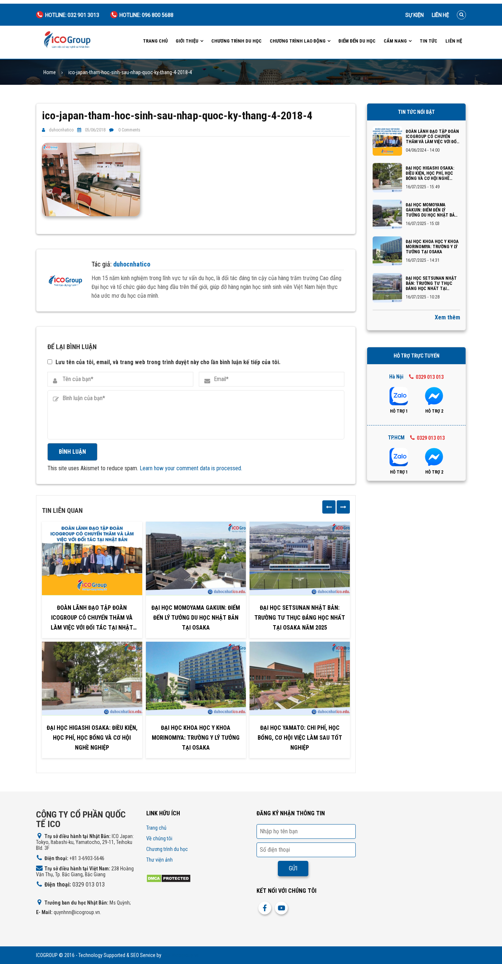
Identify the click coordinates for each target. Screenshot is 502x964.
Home (49, 72)
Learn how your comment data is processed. (191, 468)
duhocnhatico (61, 130)
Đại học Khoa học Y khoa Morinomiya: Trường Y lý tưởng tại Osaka (196, 737)
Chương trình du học (236, 41)
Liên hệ (440, 15)
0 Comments (129, 130)
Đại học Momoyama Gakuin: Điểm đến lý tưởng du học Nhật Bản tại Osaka (195, 617)
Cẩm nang (395, 41)
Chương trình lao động (298, 41)
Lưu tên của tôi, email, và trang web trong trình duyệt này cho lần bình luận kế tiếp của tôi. (167, 362)
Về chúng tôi (159, 838)
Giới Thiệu (187, 41)
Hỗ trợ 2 (434, 411)
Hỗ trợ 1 (399, 411)
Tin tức (428, 41)
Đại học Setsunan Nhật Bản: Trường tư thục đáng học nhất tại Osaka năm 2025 (299, 617)
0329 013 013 (430, 377)
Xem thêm (447, 317)
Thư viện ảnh (159, 860)
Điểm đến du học (357, 41)
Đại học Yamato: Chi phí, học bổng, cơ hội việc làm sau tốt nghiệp (300, 737)
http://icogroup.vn (180, 955)
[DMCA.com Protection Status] (168, 877)
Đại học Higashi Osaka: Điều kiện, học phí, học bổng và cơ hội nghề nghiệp (92, 737)
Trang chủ (155, 41)
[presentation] (329, 507)
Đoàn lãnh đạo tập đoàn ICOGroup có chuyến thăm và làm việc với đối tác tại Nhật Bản (92, 618)
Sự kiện (414, 15)
